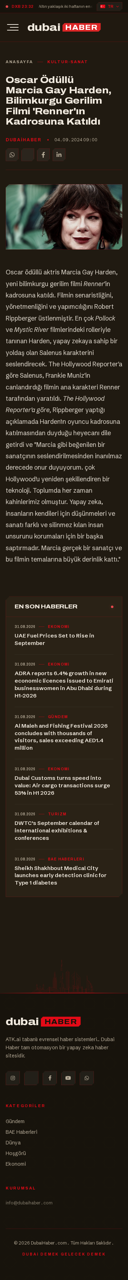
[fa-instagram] (13, 1078)
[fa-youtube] (68, 1078)
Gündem (15, 1121)
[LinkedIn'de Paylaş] (59, 154)
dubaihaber (24, 139)
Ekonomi (16, 1164)
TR (110, 7)
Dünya (13, 1142)
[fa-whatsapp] (87, 1078)
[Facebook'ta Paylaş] (43, 154)
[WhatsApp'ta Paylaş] (12, 154)
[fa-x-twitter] (31, 1078)
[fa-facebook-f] (50, 1078)
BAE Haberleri (21, 1132)
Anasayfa (19, 62)
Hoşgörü (16, 1153)
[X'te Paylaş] (27, 154)
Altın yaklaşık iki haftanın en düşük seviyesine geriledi (73, 6)
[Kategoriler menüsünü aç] (13, 27)
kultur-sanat (67, 62)
